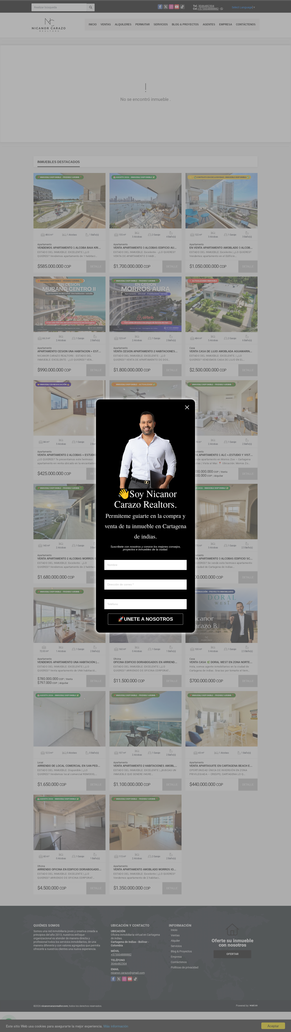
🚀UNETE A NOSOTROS (145, 619)
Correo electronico (115, 575)
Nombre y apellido (115, 556)
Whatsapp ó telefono (117, 595)
